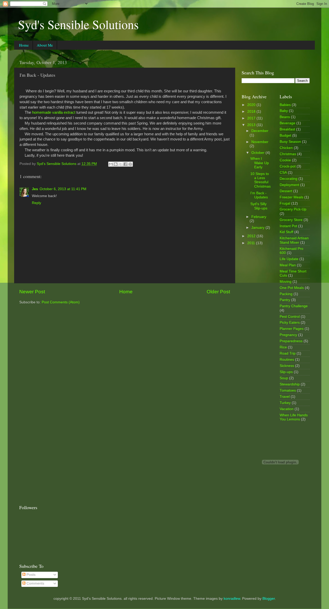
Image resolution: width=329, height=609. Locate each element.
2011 (251, 243)
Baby (284, 111)
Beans (285, 117)
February (258, 217)
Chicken (286, 148)
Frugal (285, 203)
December (259, 131)
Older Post (218, 291)
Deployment (289, 185)
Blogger (268, 599)
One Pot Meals (292, 288)
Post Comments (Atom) (61, 302)
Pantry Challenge (294, 306)
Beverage (287, 123)
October (258, 153)
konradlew (232, 599)
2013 (252, 125)
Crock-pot (288, 166)
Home (24, 45)
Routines (287, 359)
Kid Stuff (286, 232)
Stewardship (290, 384)
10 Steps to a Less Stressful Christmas (260, 180)
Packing (286, 294)
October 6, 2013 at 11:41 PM (63, 189)
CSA (283, 172)
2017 (252, 118)
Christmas (288, 154)
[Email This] (110, 164)
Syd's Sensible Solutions (78, 24)
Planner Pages (292, 329)
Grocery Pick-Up (293, 209)
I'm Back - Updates (259, 195)
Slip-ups (286, 372)
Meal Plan (288, 265)
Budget (285, 135)
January (258, 228)
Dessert (286, 191)
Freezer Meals (291, 197)
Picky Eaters (290, 322)
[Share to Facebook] (125, 164)
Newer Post (32, 291)
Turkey (285, 403)
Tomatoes (288, 390)
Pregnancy (288, 335)
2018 (252, 111)
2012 (252, 236)
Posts (30, 575)
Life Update (289, 259)
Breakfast (287, 129)
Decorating (288, 179)
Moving (285, 282)
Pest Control (290, 317)
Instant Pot (288, 226)
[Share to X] (120, 164)
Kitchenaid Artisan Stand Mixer (294, 240)
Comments (34, 583)
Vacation (287, 409)
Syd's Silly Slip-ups (258, 206)
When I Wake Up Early (259, 163)
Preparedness (291, 341)
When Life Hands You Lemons (294, 417)
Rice (283, 347)
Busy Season (290, 142)
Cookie (285, 160)
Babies (285, 105)
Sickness (287, 366)
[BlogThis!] (115, 164)
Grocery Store (291, 220)
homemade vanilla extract (53, 112)
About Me (45, 45)
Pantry (285, 300)
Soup (284, 378)
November (259, 142)
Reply (36, 203)
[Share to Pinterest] (130, 164)
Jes (35, 189)
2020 (252, 105)
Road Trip (288, 353)
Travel (285, 397)
